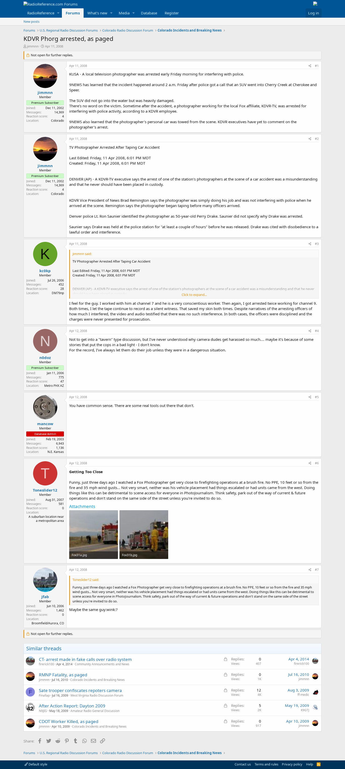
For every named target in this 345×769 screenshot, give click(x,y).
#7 (317, 570)
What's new (97, 12)
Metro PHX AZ (54, 385)
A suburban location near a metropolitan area (46, 519)
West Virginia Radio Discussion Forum (96, 695)
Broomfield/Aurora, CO (48, 623)
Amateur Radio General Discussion (94, 711)
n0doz (45, 357)
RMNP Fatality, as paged (63, 675)
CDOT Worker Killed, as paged (68, 721)
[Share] (310, 66)
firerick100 (46, 664)
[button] (58, 13)
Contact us (243, 764)
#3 (317, 244)
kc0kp (45, 270)
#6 (317, 463)
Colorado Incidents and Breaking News (97, 680)
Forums (73, 12)
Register (172, 12)
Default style (37, 764)
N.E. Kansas (55, 452)
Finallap (44, 695)
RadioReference (40, 12)
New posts (31, 21)
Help (309, 764)
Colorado (57, 120)
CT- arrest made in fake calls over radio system (85, 659)
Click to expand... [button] (194, 294)
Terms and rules (266, 764)
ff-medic (303, 695)
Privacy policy (292, 764)
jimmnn (33, 46)
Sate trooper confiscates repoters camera (80, 690)
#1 (317, 66)
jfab (45, 596)
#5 (317, 397)
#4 (317, 331)
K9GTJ (305, 710)
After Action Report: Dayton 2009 (72, 706)
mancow (45, 423)
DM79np (58, 293)
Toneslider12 (45, 490)
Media (124, 12)
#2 (317, 139)
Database (149, 12)
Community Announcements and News (102, 664)
